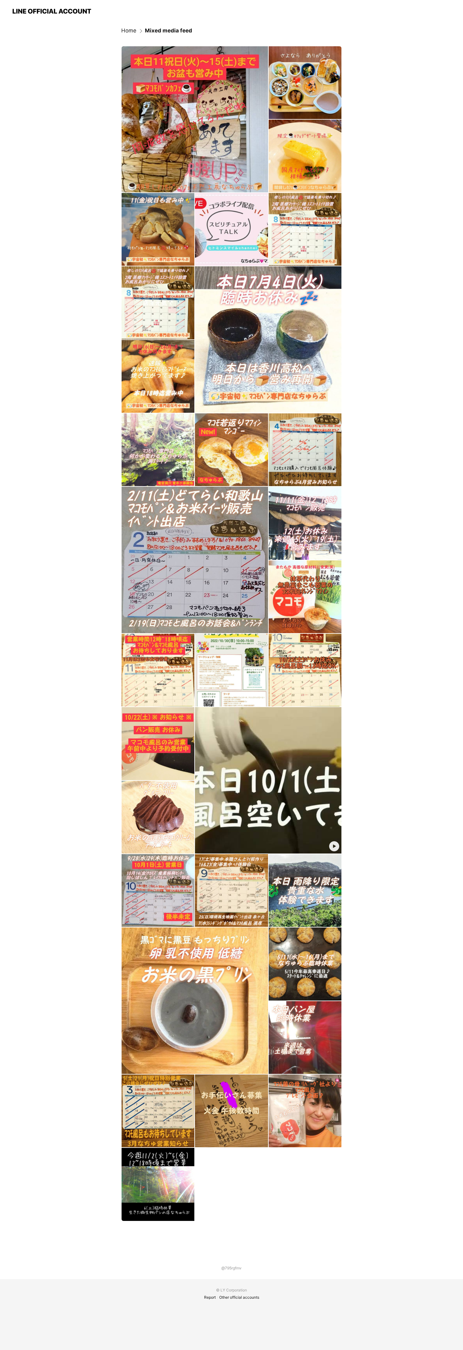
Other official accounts (239, 1297)
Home (128, 30)
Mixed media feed (168, 30)
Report (210, 1297)
